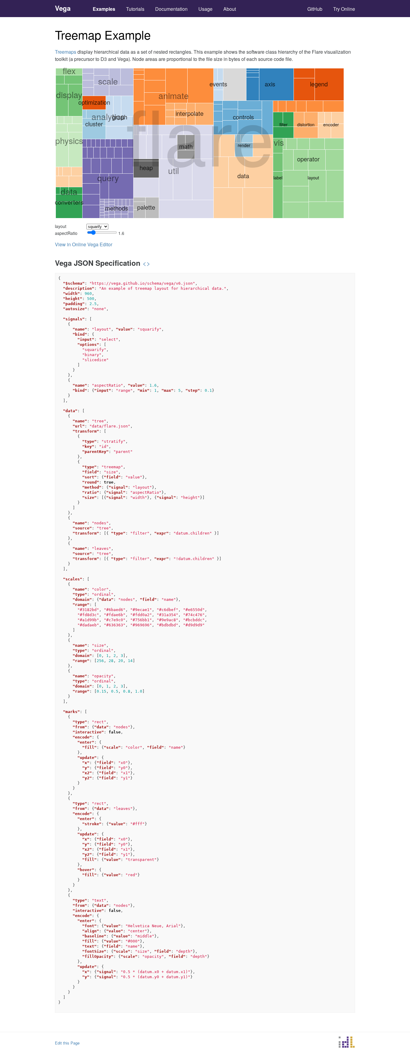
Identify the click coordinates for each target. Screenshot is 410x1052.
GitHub (314, 8)
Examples (104, 8)
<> (146, 263)
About (229, 8)
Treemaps (65, 51)
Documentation (171, 8)
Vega (63, 8)
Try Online (344, 8)
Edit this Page (67, 1043)
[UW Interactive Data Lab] (346, 1043)
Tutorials (135, 8)
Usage (205, 8)
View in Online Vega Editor (83, 244)
